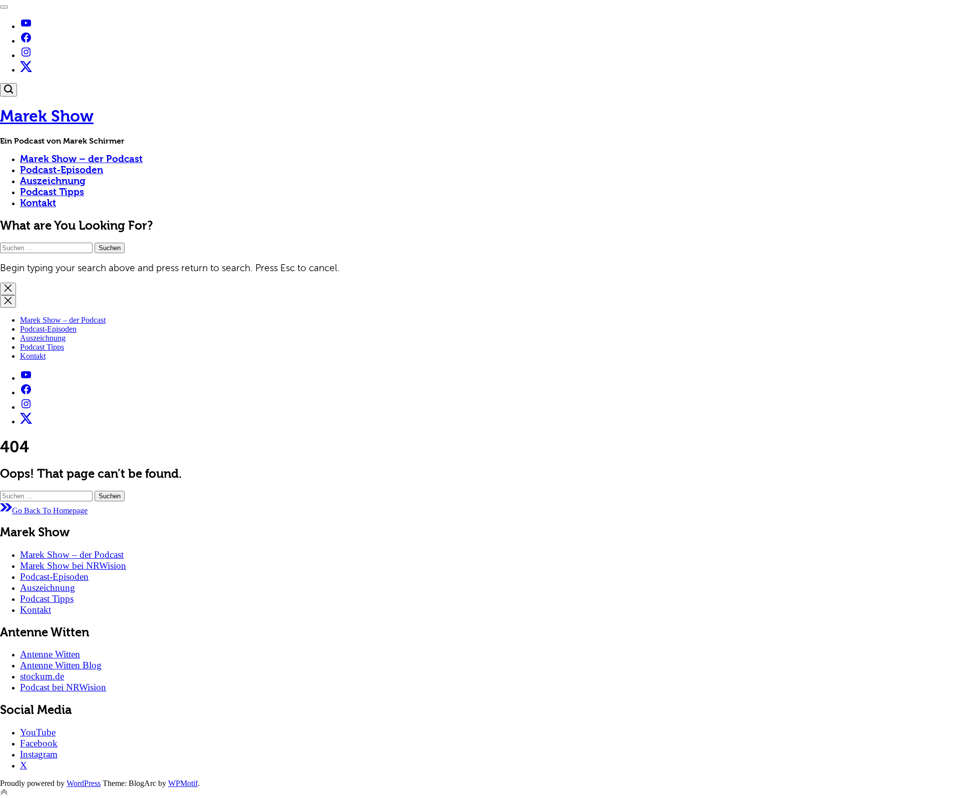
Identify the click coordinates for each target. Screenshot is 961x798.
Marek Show (47, 116)
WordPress (84, 783)
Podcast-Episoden (61, 170)
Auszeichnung (53, 181)
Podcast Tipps (52, 192)
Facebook (39, 743)
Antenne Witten (50, 654)
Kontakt (38, 203)
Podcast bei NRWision (63, 687)
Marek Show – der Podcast (81, 159)
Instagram (39, 754)
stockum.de (42, 676)
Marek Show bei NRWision (73, 565)
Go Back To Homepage (50, 510)
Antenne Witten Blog (61, 665)
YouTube (38, 732)
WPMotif (183, 783)
